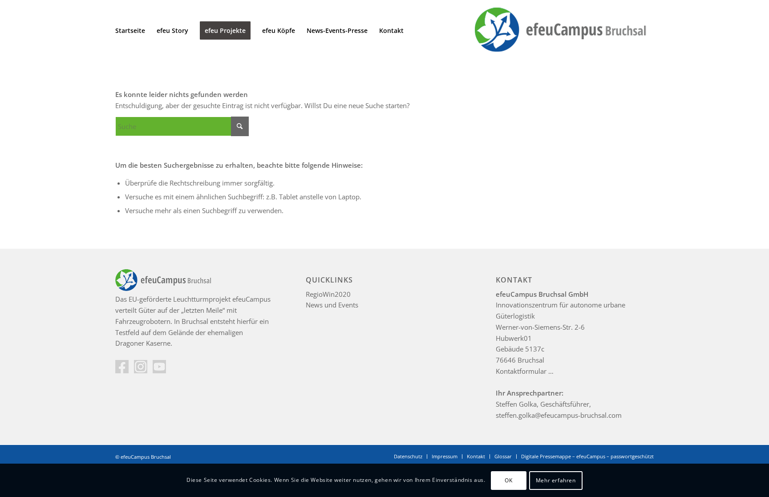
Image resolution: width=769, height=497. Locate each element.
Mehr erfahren (556, 480)
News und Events (332, 304)
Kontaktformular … (525, 371)
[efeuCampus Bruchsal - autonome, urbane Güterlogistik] (559, 30)
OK (508, 480)
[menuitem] (130, 30)
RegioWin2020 (328, 294)
